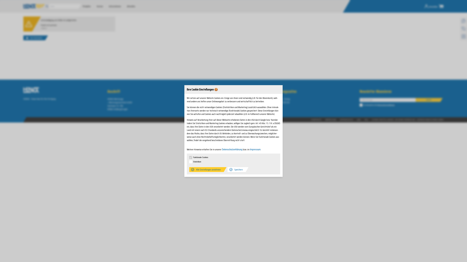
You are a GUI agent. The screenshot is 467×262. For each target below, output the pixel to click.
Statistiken (197, 162)
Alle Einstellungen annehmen (208, 170)
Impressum (255, 149)
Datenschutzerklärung (232, 149)
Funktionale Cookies (200, 157)
